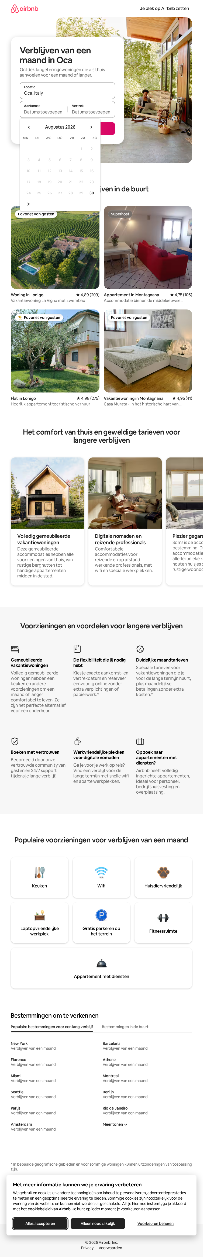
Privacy (87, 1247)
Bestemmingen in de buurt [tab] (125, 1026)
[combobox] (67, 93)
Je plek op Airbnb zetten (164, 8)
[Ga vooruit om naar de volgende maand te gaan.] (91, 127)
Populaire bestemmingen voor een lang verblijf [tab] (52, 1026)
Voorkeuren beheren (155, 1223)
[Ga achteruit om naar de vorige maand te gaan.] (29, 127)
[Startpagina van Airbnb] (24, 8)
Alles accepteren (40, 1223)
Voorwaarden (110, 1247)
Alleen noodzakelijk (98, 1223)
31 (28, 204)
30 (91, 193)
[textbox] (43, 112)
